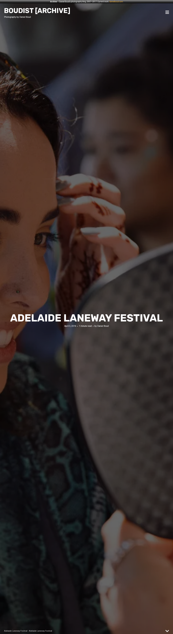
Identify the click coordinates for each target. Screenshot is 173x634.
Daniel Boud (103, 326)
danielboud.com (116, 2)
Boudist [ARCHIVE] (37, 11)
